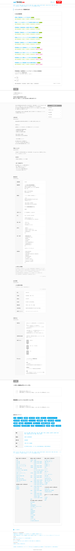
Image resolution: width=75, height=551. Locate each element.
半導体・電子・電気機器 (28, 443)
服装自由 (32, 513)
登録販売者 (21, 423)
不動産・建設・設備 (48, 478)
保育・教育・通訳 (19, 468)
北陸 (31, 475)
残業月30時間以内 (47, 446)
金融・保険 (46, 475)
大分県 (38, 494)
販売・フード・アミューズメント (21, 464)
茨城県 (35, 465)
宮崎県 (41, 494)
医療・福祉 (18, 467)
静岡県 (38, 477)
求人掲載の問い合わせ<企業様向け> (39, 546)
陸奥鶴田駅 (26, 440)
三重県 (35, 478)
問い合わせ (31, 546)
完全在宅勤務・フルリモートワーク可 (36, 506)
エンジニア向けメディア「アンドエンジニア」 (53, 535)
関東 (45, 420)
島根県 (38, 486)
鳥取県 (35, 486)
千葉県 (38, 467)
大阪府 (41, 481)
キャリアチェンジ (32, 420)
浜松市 (38, 480)
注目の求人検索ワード (25, 425)
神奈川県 (35, 468)
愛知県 (41, 477)
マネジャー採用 (33, 519)
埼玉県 (35, 467)
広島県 (35, 487)
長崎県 (41, 493)
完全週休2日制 (33, 510)
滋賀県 (35, 481)
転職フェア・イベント (43, 535)
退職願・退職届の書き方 (17, 535)
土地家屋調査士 (39, 420)
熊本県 (35, 494)
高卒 (45, 500)
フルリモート (58, 420)
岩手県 (38, 461)
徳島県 (35, 490)
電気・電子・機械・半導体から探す (21, 5)
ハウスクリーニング (28, 423)
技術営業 (15, 423)
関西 (31, 481)
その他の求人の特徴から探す (35, 520)
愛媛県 (41, 490)
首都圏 (32, 467)
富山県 (35, 475)
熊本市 (41, 497)
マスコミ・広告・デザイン (48, 474)
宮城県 (41, 461)
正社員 (33, 425)
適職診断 (25, 535)
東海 (31, 477)
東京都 (41, 467)
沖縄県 (39, 496)
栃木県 (38, 465)
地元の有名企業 (16, 420)
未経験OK (32, 516)
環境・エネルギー (47, 481)
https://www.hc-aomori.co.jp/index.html (32, 311)
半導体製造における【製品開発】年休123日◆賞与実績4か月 (26, 62)
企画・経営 (18, 461)
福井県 (41, 475)
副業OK (32, 509)
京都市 (35, 484)
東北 (31, 461)
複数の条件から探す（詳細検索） (49, 490)
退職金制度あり (41, 446)
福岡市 (39, 497)
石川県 (38, 475)
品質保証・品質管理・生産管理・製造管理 (39, 5)
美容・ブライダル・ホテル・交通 (21, 465)
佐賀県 (38, 493)
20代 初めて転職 (51, 420)
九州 (31, 493)
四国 (31, 490)
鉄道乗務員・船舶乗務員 (46, 423)
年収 (22, 535)
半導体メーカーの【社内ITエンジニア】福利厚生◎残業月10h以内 (27, 22)
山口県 (38, 487)
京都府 (38, 481)
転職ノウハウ (36, 535)
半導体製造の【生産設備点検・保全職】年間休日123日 (25, 27)
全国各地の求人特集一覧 (48, 491)
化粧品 (53, 423)
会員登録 (59, 2)
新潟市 (35, 474)
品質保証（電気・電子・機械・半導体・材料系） (52, 5)
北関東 (32, 465)
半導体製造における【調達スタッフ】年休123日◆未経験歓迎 (26, 57)
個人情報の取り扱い (20, 546)
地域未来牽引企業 (24, 420)
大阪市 (38, 484)
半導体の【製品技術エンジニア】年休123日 (23, 17)
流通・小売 (46, 471)
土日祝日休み (58, 425)
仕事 (29, 535)
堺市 (40, 484)
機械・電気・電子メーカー (48, 461)
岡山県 (41, 486)
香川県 (38, 490)
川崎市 (38, 471)
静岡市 (35, 480)
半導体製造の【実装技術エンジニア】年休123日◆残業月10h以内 (27, 32)
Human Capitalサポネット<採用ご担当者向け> (51, 546)
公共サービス (18, 481)
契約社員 (18, 487)
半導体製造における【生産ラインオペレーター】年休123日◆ (26, 52)
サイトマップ (26, 546)
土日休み (46, 497)
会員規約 (15, 546)
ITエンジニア (18, 474)
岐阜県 (35, 477)
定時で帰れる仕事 (17, 425)
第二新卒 (48, 425)
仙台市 (35, 464)
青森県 (35, 461)
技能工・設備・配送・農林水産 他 (21, 480)
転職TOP (14, 5)
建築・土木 (18, 477)
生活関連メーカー (47, 465)
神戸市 (43, 484)
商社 (45, 467)
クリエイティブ (19, 471)
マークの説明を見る (43, 276)
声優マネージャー (37, 423)
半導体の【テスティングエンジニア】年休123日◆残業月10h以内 (27, 37)
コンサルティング (47, 477)
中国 (31, 486)
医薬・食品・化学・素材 (20, 478)
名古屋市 (41, 480)
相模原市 (41, 471)
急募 (38, 446)
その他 (46, 484)
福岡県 (35, 493)
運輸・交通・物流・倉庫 (48, 480)
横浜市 (35, 471)
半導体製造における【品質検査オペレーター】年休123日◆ (25, 47)
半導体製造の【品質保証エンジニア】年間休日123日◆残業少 (26, 42)
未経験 (53, 425)
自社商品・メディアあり (33, 446)
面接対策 (32, 535)
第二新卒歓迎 (26, 446)
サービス (46, 468)
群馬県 (41, 465)
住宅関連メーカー (47, 464)
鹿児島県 (35, 496)
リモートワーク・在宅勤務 (40, 425)
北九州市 (35, 497)
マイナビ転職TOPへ (17, 529)
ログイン (53, 2)
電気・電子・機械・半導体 (29, 5)
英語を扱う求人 (23, 543)
